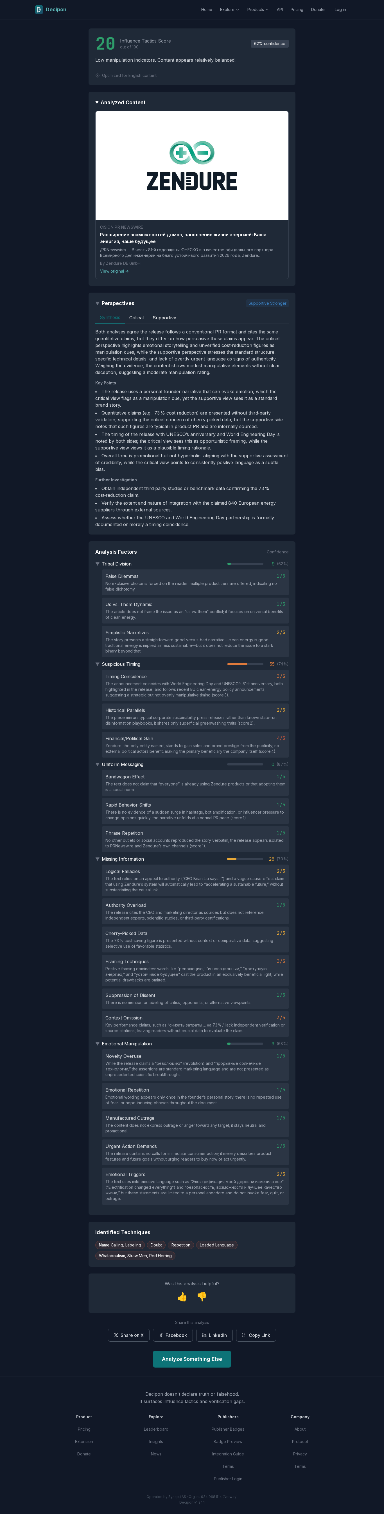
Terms (228, 1466)
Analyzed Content (123, 102)
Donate (318, 9)
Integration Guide (228, 1453)
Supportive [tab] (164, 317)
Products (255, 9)
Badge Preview (228, 1441)
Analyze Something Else (192, 1359)
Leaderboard (156, 1429)
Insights (156, 1441)
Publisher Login (228, 1478)
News (156, 1453)
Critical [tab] (136, 317)
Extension (84, 1441)
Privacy (300, 1453)
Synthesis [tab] (110, 317)
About (300, 1429)
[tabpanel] (192, 428)
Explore (227, 9)
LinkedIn (218, 1335)
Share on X (132, 1335)
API (280, 9)
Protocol (300, 1441)
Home (206, 9)
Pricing (297, 9)
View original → (114, 271)
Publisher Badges (228, 1429)
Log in (340, 9)
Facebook (176, 1335)
